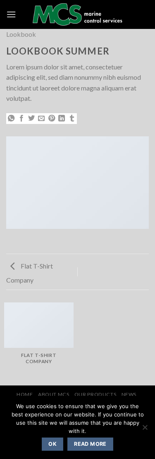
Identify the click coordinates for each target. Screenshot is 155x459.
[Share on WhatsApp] (11, 118)
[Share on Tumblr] (72, 118)
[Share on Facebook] (21, 118)
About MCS (53, 394)
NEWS (129, 394)
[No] (145, 429)
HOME (25, 394)
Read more (90, 444)
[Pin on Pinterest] (51, 118)
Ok (52, 444)
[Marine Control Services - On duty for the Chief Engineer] (77, 14)
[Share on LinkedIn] (61, 118)
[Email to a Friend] (41, 118)
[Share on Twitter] (31, 118)
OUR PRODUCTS (95, 394)
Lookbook (21, 34)
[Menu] (11, 14)
